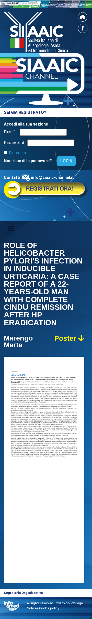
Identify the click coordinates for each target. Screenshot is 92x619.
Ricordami (18, 152)
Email (10, 131)
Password (14, 142)
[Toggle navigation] (11, 228)
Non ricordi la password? (28, 160)
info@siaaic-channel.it (52, 177)
